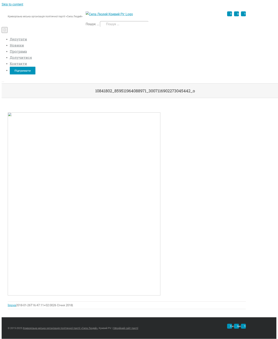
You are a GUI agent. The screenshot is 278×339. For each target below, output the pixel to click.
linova (12, 305)
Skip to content (12, 4)
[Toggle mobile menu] (3, 80)
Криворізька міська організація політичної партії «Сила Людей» (60, 328)
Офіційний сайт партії (125, 328)
